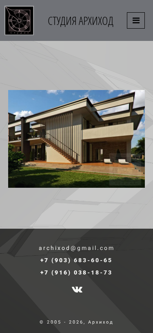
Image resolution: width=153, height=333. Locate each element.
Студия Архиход (80, 20)
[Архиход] (19, 20)
